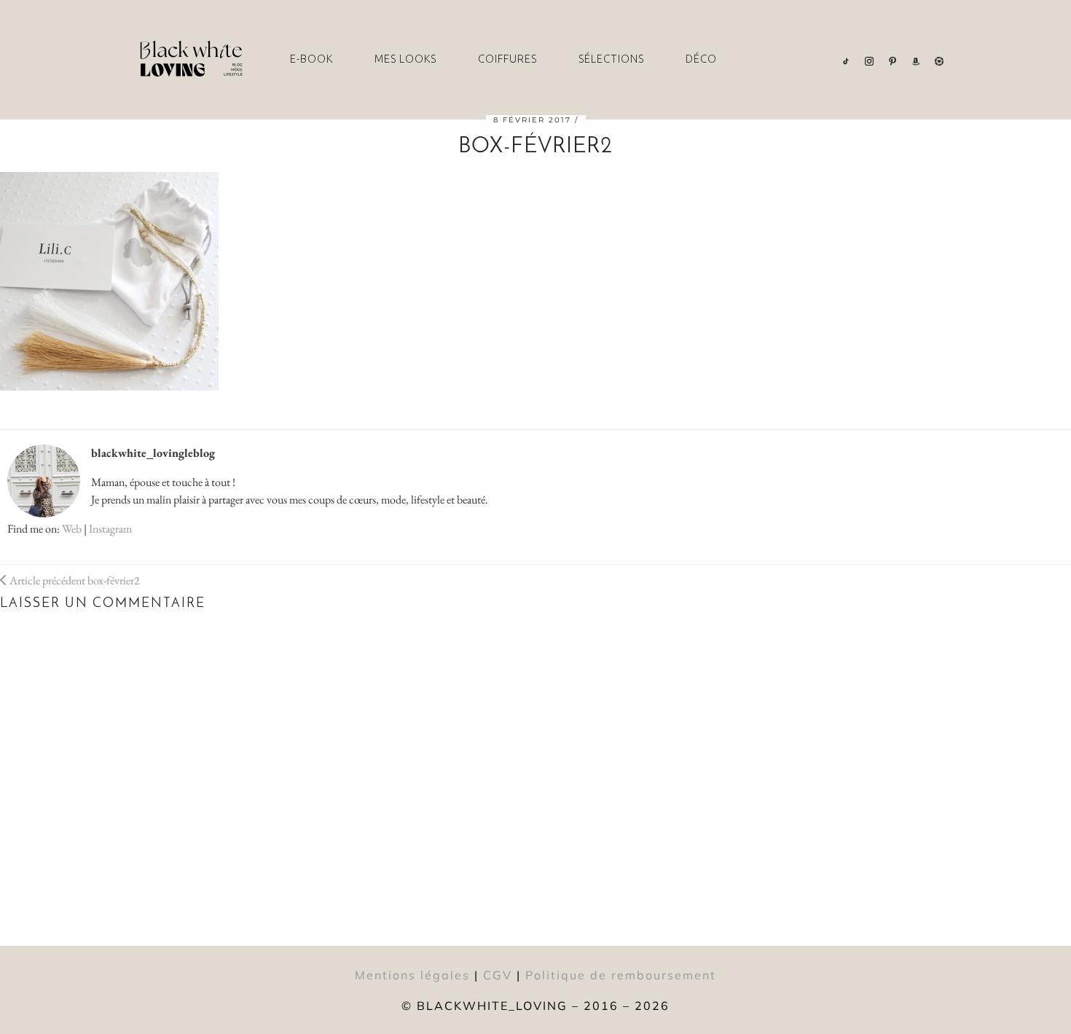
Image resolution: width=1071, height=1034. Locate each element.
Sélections (611, 59)
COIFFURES (507, 59)
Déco (701, 59)
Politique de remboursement (620, 975)
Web (72, 528)
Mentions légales (412, 975)
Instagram (110, 528)
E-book (311, 59)
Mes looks (405, 59)
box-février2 (73, 580)
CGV (497, 975)
